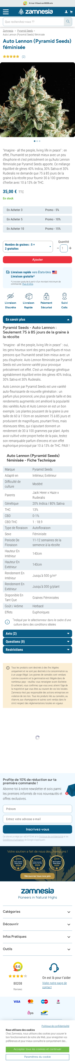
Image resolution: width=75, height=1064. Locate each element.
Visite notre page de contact (54, 985)
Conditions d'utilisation (13, 840)
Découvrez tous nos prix (37, 876)
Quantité (63, 242)
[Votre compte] (66, 11)
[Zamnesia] (35, 11)
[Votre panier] (71, 11)
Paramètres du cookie (37, 1056)
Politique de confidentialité (51, 836)
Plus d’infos (27, 284)
